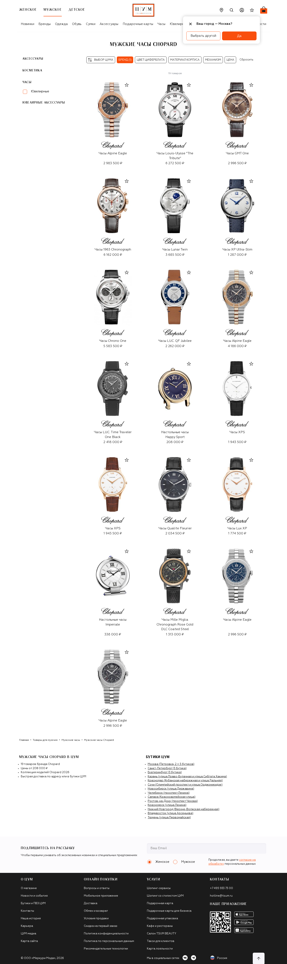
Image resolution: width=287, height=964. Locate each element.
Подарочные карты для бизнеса (169, 911)
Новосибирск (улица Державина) (171, 788)
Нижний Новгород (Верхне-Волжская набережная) (183, 809)
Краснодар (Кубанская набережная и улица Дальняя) (185, 780)
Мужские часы (71, 740)
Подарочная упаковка (162, 918)
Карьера (27, 926)
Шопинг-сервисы (159, 888)
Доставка (90, 903)
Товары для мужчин (45, 740)
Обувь (77, 24)
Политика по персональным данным (109, 941)
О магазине (29, 888)
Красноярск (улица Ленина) (167, 805)
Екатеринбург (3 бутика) (165, 772)
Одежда (61, 24)
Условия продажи (96, 918)
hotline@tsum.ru (221, 895)
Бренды (44, 24)
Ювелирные (40, 91)
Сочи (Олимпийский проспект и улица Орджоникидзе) (185, 784)
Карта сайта (29, 941)
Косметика (32, 70)
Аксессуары (109, 24)
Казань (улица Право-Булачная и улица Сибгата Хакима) (187, 776)
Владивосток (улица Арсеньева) (170, 813)
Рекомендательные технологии (106, 948)
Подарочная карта (160, 903)
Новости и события (34, 895)
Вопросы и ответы (96, 888)
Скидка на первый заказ (100, 926)
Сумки (90, 24)
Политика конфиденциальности (106, 933)
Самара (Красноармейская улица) (171, 797)
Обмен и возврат (96, 911)
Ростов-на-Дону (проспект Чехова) (173, 801)
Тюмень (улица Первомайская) (169, 817)
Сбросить (246, 59)
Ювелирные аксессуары (43, 102)
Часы (161, 24)
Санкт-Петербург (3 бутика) (167, 768)
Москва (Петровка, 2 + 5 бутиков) (171, 764)
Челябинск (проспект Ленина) (169, 793)
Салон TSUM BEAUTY (161, 933)
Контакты (27, 911)
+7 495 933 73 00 (221, 888)
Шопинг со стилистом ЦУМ (165, 895)
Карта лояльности (160, 948)
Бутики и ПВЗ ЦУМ (33, 903)
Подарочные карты (138, 24)
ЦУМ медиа (28, 933)
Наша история (31, 918)
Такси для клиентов (160, 941)
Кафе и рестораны (160, 926)
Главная (24, 740)
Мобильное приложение (101, 895)
